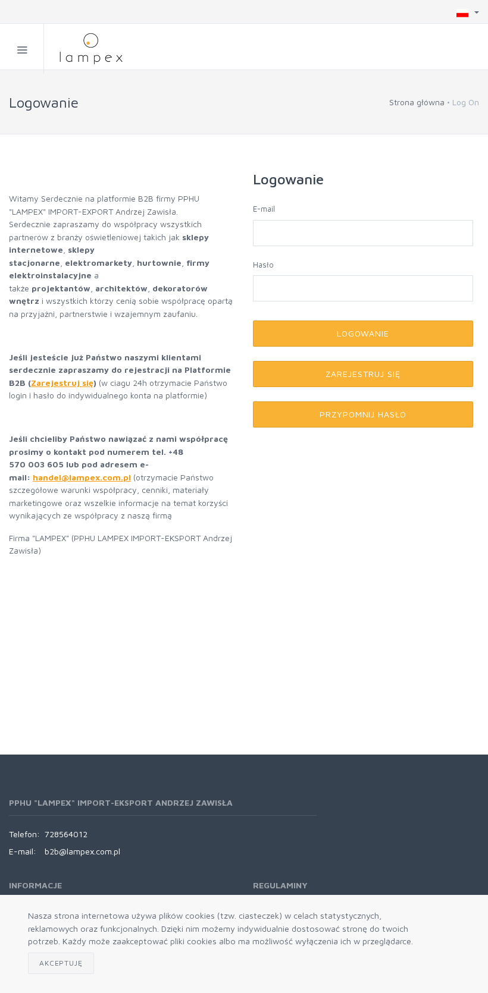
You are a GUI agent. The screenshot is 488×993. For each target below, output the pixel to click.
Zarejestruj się (62, 383)
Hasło (263, 264)
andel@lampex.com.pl (84, 477)
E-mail (264, 208)
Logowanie (363, 333)
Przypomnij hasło (363, 414)
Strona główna (417, 102)
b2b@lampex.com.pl (82, 851)
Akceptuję (61, 963)
